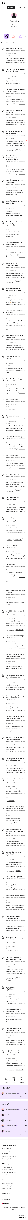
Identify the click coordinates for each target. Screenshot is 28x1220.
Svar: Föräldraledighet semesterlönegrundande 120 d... (14, 831)
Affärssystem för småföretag (9, 1156)
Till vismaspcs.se (6, 1199)
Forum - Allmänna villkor (7, 1183)
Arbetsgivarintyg (13, 474)
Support (4, 1196)
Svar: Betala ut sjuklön (14, 48)
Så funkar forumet (6, 1188)
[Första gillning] (20, 36)
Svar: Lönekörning (12, 546)
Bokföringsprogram (6, 1148)
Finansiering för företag (7, 1159)
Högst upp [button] (2, 1216)
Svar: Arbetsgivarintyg (14, 379)
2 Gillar (9, 902)
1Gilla (9, 55)
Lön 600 (18, 149)
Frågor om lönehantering (19, 50)
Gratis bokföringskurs (7, 1167)
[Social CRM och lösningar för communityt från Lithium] (22, 1216)
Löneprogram (5, 1153)
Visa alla (22, 1096)
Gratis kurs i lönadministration (9, 1172)
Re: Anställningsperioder (14, 877)
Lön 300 (18, 536)
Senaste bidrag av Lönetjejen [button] (10, 43)
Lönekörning (10, 564)
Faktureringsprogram (7, 1151)
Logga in (19, 7)
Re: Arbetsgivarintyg (13, 399)
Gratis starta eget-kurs (7, 1169)
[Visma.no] (6, 3)
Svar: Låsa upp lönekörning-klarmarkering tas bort (15, 939)
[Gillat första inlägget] (13, 36)
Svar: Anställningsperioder (15, 895)
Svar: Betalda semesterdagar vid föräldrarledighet (12, 158)
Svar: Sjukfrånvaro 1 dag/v (15, 636)
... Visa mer (22, 62)
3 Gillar (9, 815)
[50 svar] (6, 36)
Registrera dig (11, 7)
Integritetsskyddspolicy (7, 1185)
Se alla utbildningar (6, 1175)
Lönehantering (18, 539)
